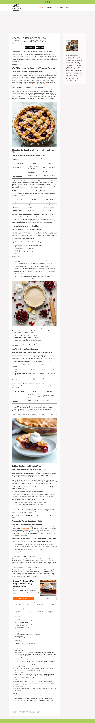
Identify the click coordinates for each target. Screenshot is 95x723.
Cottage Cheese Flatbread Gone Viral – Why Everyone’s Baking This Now (27, 712)
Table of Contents (18, 64)
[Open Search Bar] (82, 7)
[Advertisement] (47, 21)
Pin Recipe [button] (46, 598)
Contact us (75, 7)
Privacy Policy (67, 721)
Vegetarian (60, 7)
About (67, 7)
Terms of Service (75, 721)
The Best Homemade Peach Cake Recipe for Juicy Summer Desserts (27, 711)
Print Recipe (41, 47)
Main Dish (49, 7)
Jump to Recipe (31, 47)
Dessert (42, 7)
